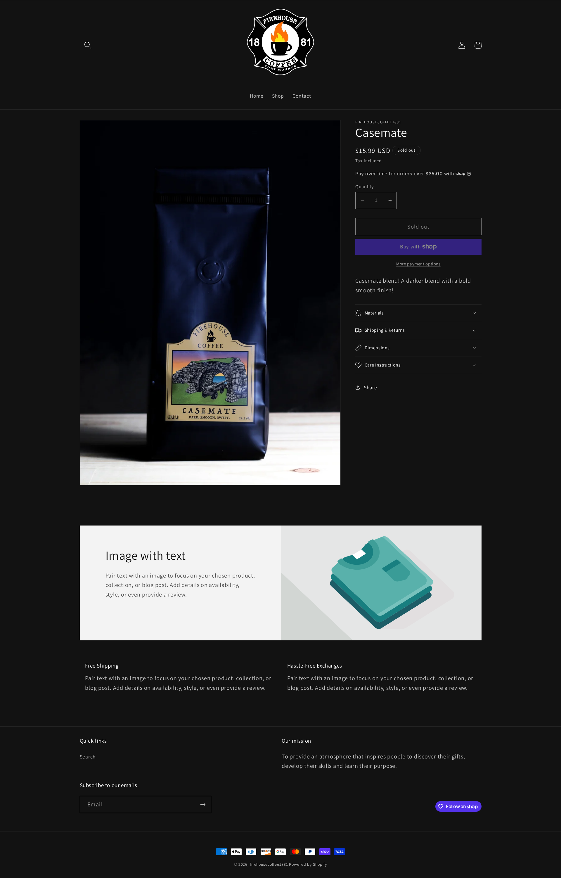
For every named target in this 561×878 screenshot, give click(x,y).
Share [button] (370, 387)
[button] (88, 45)
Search (88, 756)
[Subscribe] (203, 804)
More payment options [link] (418, 263)
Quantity (364, 186)
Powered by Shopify (308, 864)
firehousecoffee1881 (269, 864)
